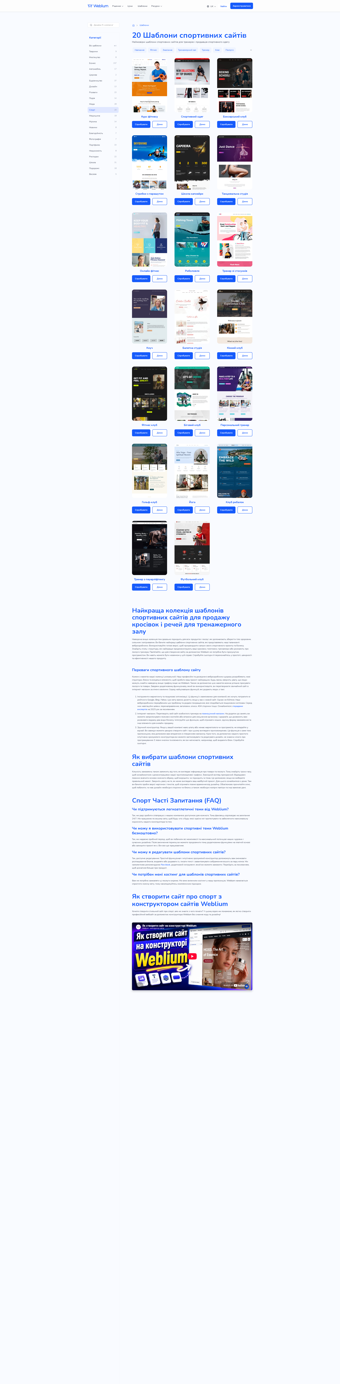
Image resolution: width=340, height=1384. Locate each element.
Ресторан (94, 156)
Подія (92, 98)
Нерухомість (95, 150)
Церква (93, 75)
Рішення (116, 6)
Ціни (130, 6)
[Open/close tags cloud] (251, 50)
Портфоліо (94, 145)
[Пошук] (91, 25)
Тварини (93, 51)
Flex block (165, 864)
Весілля (92, 174)
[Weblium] (98, 6)
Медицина (94, 115)
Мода (92, 104)
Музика (93, 121)
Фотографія (95, 139)
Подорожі (94, 168)
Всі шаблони (95, 45)
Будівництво (95, 80)
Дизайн (93, 86)
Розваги (93, 92)
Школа (92, 162)
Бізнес (92, 63)
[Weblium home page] (133, 25)
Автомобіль (95, 69)
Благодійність (96, 133)
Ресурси (155, 6)
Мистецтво (94, 57)
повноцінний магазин (213, 713)
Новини (93, 127)
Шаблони (142, 6)
